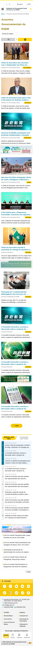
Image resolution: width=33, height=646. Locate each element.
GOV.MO (6, 612)
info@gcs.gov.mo (9, 605)
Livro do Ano (8, 619)
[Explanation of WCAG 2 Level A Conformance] (29, 643)
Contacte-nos (24, 615)
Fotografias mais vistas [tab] (24, 438)
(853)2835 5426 (20, 607)
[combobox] (9, 34)
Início (2, 14)
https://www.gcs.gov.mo (11, 603)
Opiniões (22, 612)
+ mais (28, 572)
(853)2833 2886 (8, 607)
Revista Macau (8, 615)
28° (21, 4)
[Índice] (2, 9)
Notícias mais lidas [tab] (9, 438)
